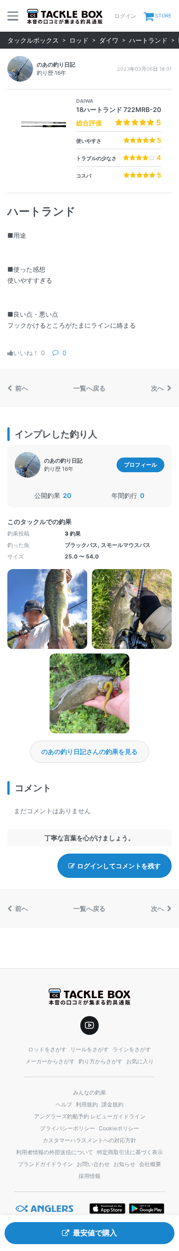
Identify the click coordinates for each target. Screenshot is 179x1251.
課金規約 (112, 1104)
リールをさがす (89, 1049)
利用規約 (87, 1104)
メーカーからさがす (50, 1061)
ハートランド (148, 40)
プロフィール (140, 464)
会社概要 (150, 1164)
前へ (21, 388)
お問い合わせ (93, 1164)
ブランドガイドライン (45, 1164)
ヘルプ (64, 1104)
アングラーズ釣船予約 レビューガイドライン (89, 1116)
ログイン (125, 15)
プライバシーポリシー (67, 1128)
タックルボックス (33, 40)
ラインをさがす (131, 1049)
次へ (158, 388)
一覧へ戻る (89, 388)
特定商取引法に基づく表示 (130, 1152)
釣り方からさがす (100, 1061)
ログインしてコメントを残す (119, 866)
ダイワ (108, 40)
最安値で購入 (95, 1233)
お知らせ (124, 1164)
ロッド (79, 40)
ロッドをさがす (47, 1049)
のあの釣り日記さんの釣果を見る (89, 751)
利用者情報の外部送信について (54, 1152)
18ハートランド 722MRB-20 (118, 109)
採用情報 (89, 1176)
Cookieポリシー (119, 1128)
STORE (163, 15)
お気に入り (140, 1061)
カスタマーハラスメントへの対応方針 (89, 1140)
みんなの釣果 (89, 1092)
